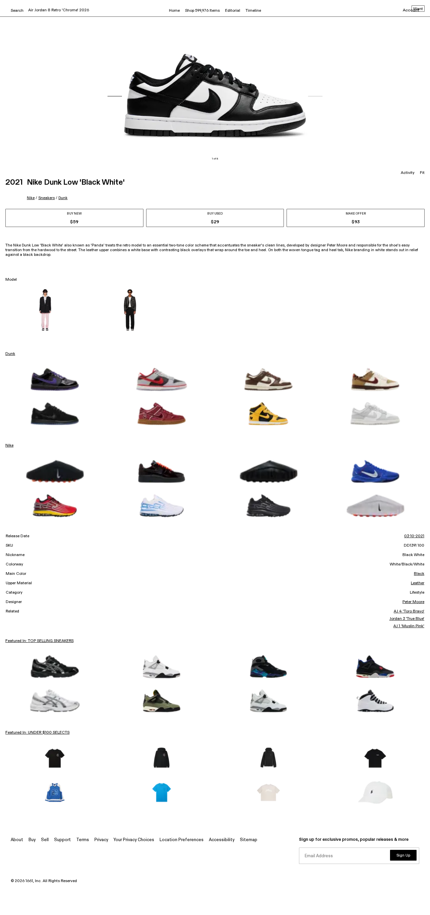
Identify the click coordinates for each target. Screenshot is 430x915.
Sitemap (248, 840)
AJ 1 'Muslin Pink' (408, 626)
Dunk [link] (10, 354)
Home (174, 11)
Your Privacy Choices (134, 840)
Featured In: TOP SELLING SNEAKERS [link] (39, 641)
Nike (31, 198)
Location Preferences (182, 840)
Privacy (101, 840)
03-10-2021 (414, 536)
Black (419, 574)
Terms (82, 840)
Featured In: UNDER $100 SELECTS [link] (37, 733)
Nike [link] (9, 446)
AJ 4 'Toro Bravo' (409, 611)
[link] (54, 379)
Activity (408, 173)
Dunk (63, 198)
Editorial (232, 11)
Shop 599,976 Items (202, 11)
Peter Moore (413, 602)
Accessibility (221, 840)
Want (418, 9)
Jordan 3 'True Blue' (406, 619)
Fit (422, 173)
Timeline (253, 11)
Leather (417, 583)
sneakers (46, 198)
